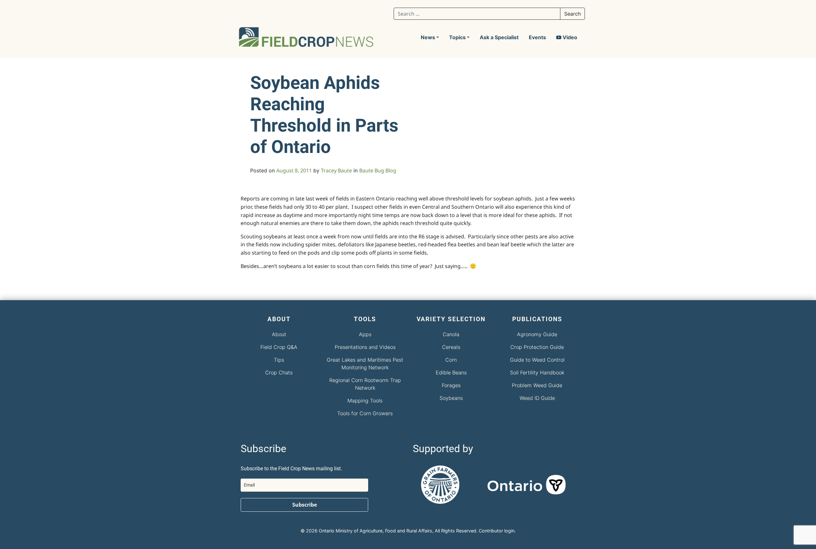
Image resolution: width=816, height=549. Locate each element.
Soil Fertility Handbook (537, 372)
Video (569, 37)
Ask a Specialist (499, 37)
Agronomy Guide (537, 334)
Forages (451, 385)
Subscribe (304, 504)
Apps (365, 334)
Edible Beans (451, 372)
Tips (279, 360)
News (428, 37)
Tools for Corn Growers (365, 413)
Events (537, 37)
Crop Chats (279, 372)
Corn (451, 360)
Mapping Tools (364, 400)
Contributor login (496, 530)
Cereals (451, 347)
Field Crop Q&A (278, 347)
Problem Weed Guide (537, 385)
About (279, 334)
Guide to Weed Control (537, 360)
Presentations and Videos (365, 347)
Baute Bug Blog (377, 170)
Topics (457, 37)
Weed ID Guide (537, 398)
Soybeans (451, 398)
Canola (451, 334)
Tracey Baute (336, 170)
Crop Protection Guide (537, 347)
